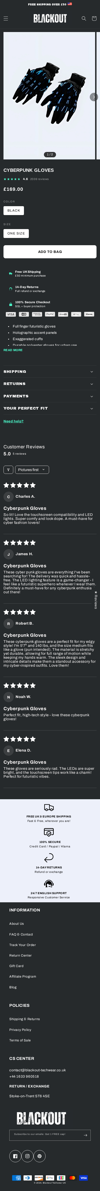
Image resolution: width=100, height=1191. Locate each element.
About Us (16, 923)
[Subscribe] (85, 1135)
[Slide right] (94, 97)
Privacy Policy (20, 1030)
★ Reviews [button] (96, 600)
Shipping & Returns (24, 1019)
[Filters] (8, 470)
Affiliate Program (22, 976)
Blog (13, 987)
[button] (6, 18)
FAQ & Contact (21, 934)
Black (13, 210)
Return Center (20, 955)
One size (16, 233)
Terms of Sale (20, 1040)
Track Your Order (22, 945)
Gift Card (16, 966)
